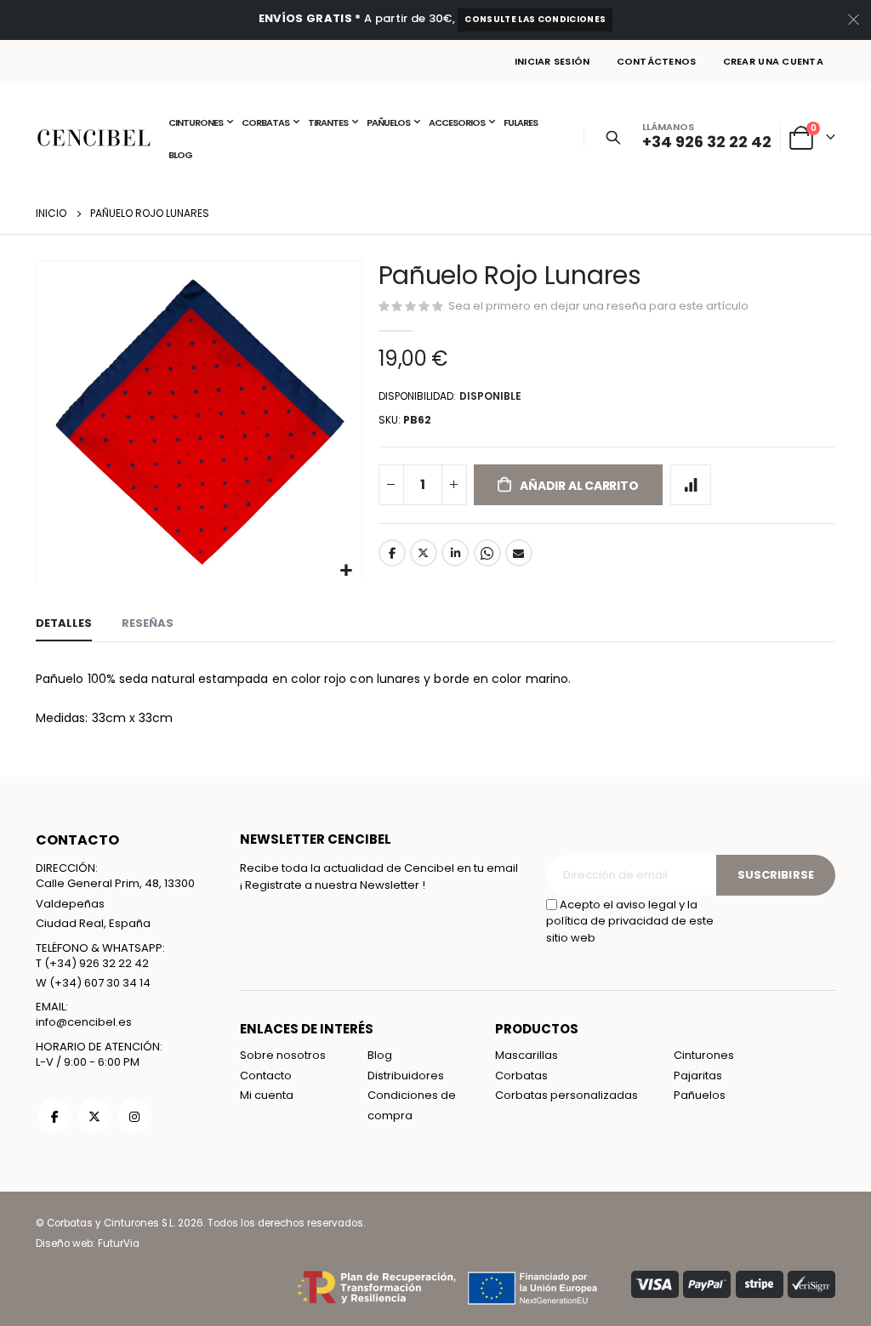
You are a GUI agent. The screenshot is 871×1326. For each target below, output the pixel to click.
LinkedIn (455, 552)
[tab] (64, 624)
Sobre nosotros (283, 1055)
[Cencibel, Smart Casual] (94, 137)
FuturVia (118, 1243)
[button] (346, 571)
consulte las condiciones (535, 19)
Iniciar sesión (552, 61)
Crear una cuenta (773, 61)
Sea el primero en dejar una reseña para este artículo (598, 306)
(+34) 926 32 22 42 (96, 963)
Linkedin (134, 1116)
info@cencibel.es (84, 1022)
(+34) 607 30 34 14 (100, 983)
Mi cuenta (266, 1095)
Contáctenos (657, 61)
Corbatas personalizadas (566, 1095)
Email (518, 552)
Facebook (392, 552)
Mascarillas (526, 1055)
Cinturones (704, 1055)
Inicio (51, 213)
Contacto (266, 1075)
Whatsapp (487, 552)
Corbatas (521, 1075)
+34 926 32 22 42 (706, 141)
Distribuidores (405, 1075)
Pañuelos (700, 1095)
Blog (379, 1055)
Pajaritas (698, 1075)
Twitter (423, 552)
